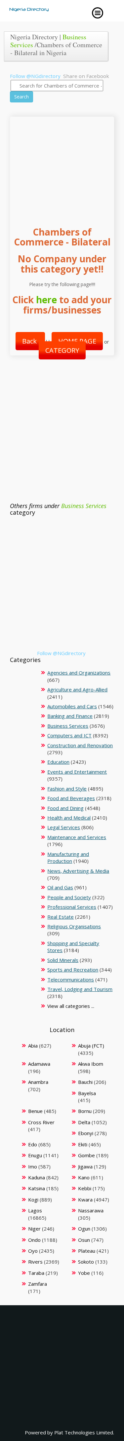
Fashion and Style (67, 788)
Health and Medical (69, 817)
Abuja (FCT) (91, 1045)
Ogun (84, 1228)
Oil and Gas (60, 887)
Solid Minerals (62, 960)
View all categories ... (70, 1006)
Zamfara (37, 1283)
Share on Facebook (86, 76)
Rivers (35, 1261)
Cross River (41, 1122)
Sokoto (86, 1261)
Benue (35, 1111)
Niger (34, 1228)
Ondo (34, 1240)
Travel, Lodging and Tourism (79, 989)
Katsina (36, 1188)
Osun (84, 1240)
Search (21, 96)
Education (58, 761)
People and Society (69, 897)
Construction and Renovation (80, 745)
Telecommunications (70, 979)
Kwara (85, 1199)
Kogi (33, 1199)
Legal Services (63, 827)
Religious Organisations (74, 926)
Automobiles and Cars (72, 706)
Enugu (35, 1155)
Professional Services (71, 907)
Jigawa (85, 1166)
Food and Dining (65, 808)
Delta (84, 1122)
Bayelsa (87, 1093)
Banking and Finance (70, 716)
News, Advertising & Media (78, 871)
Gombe (86, 1155)
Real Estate (60, 916)
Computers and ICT (69, 735)
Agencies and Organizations (78, 672)
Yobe (84, 1273)
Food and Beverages (71, 798)
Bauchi (85, 1082)
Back (30, 341)
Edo (32, 1144)
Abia (33, 1045)
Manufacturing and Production (68, 857)
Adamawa (39, 1063)
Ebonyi (85, 1133)
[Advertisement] (62, 165)
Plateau (86, 1250)
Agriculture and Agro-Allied (77, 689)
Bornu (85, 1111)
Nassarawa (90, 1210)
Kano (84, 1177)
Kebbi (84, 1188)
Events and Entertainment (77, 771)
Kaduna (36, 1177)
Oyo (33, 1250)
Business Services (83, 506)
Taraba (36, 1273)
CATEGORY (62, 350)
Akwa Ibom (90, 1063)
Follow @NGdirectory (35, 76)
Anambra (38, 1082)
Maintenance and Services (76, 837)
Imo (32, 1166)
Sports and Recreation (72, 969)
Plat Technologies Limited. (84, 1432)
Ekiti (82, 1144)
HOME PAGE (77, 341)
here (46, 299)
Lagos (35, 1210)
